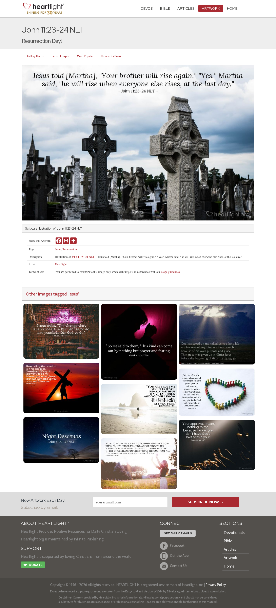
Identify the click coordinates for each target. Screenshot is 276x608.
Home (229, 566)
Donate (32, 565)
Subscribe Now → (205, 502)
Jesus (58, 249)
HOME (232, 8)
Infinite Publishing (89, 539)
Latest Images (60, 56)
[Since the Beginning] (217, 334)
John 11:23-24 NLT (83, 257)
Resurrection (69, 249)
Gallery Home (35, 56)
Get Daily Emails (178, 533)
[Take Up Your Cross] (61, 387)
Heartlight (61, 264)
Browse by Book (111, 56)
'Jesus (73, 294)
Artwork (211, 8)
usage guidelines (170, 272)
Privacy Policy (215, 585)
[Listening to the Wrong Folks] (217, 444)
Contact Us (178, 566)
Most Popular (85, 56)
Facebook (177, 545)
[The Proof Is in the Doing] (139, 408)
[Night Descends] (61, 440)
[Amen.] (139, 463)
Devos (147, 8)
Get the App (179, 555)
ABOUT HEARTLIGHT (45, 523)
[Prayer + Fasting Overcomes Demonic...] (139, 341)
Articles (186, 8)
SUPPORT (31, 548)
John (60, 228)
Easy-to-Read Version (139, 591)
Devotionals (234, 532)
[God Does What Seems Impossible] (61, 331)
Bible (165, 8)
